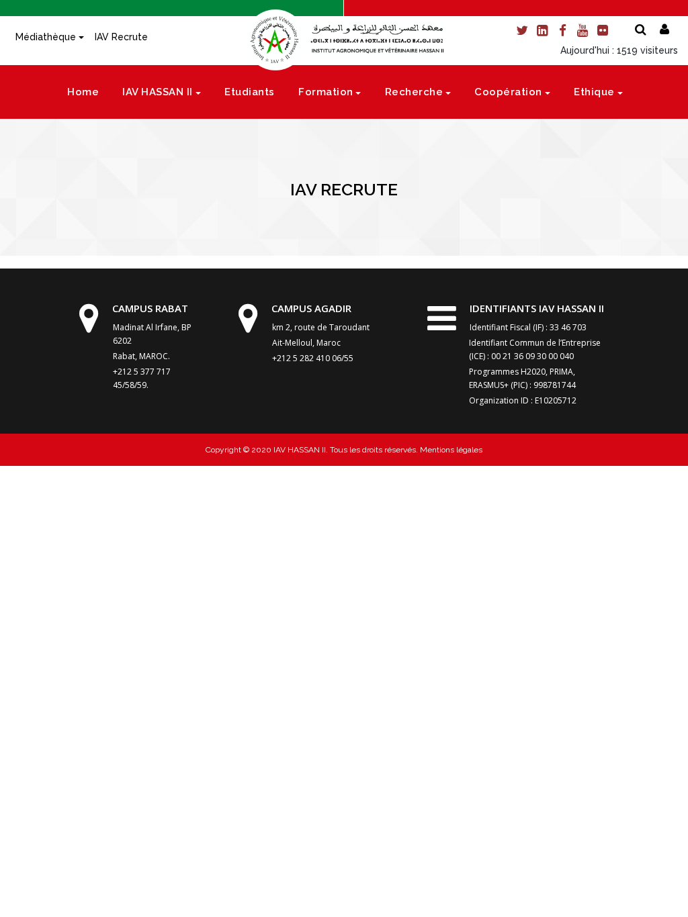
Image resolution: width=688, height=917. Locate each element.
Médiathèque (45, 37)
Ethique (594, 92)
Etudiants (249, 92)
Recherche (414, 92)
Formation (325, 92)
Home (83, 92)
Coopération (508, 92)
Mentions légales (450, 449)
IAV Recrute (121, 37)
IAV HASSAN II (157, 92)
